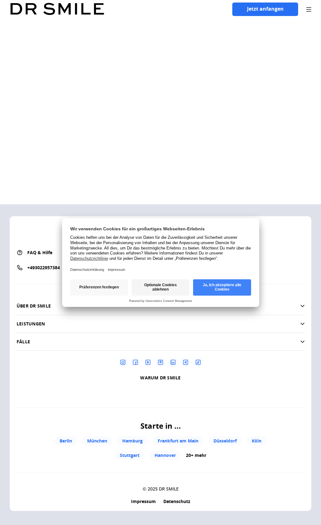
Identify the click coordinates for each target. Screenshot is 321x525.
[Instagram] (123, 362)
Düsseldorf (225, 441)
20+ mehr (196, 455)
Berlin (66, 441)
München (97, 441)
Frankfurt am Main (178, 441)
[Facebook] (135, 362)
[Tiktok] (198, 362)
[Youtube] (148, 362)
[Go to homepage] (57, 9)
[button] (160, 324)
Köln (256, 441)
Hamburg (132, 441)
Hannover (165, 455)
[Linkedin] (173, 362)
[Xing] (186, 362)
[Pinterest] (160, 362)
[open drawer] (309, 9)
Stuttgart (129, 455)
